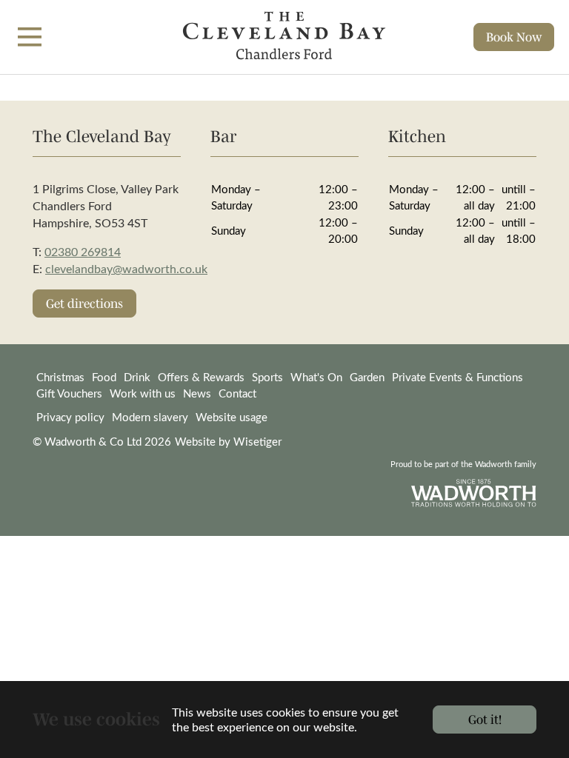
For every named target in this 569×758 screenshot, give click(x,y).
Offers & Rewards (201, 376)
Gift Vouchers (69, 393)
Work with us (143, 393)
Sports (267, 376)
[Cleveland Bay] (284, 37)
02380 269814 (82, 251)
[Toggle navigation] (29, 37)
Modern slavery (150, 416)
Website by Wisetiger (228, 441)
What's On (316, 376)
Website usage (231, 416)
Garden (367, 376)
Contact (237, 393)
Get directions (84, 303)
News (197, 393)
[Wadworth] (473, 493)
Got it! (485, 719)
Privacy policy (70, 416)
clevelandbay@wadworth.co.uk (126, 268)
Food (104, 376)
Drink (137, 376)
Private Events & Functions (457, 376)
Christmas (60, 376)
